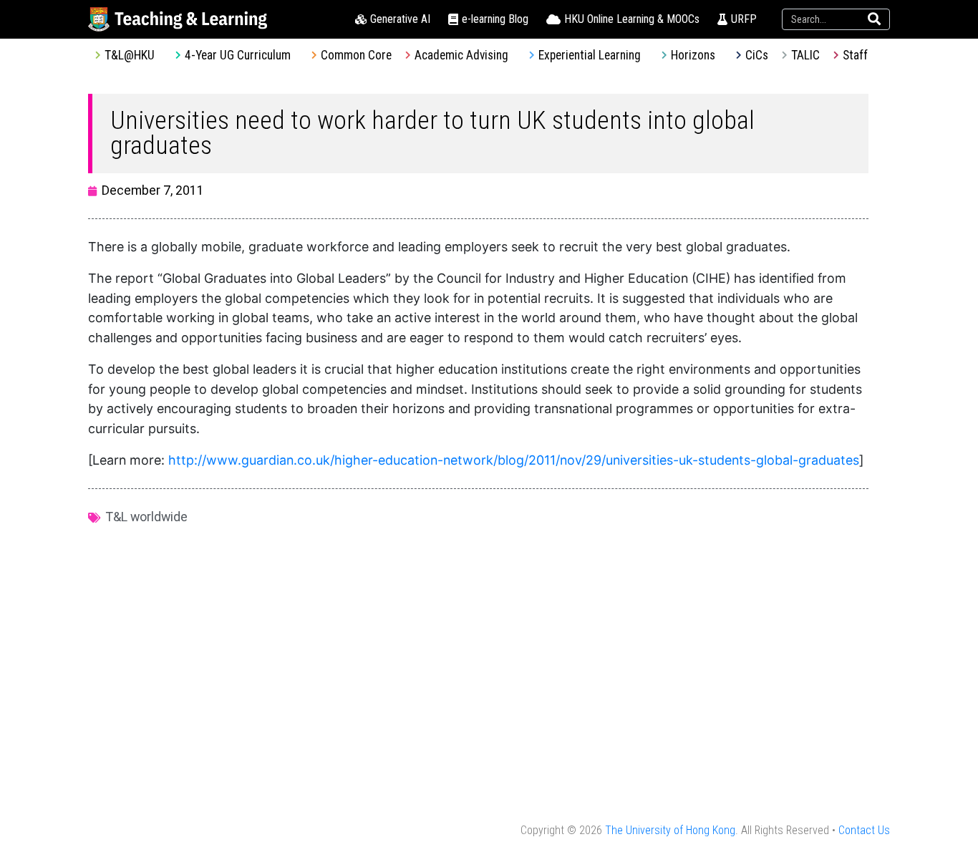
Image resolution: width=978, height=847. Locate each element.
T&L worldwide (146, 516)
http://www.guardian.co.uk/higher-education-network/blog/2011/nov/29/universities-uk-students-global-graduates (513, 460)
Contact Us (864, 830)
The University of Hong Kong (670, 830)
